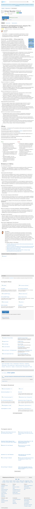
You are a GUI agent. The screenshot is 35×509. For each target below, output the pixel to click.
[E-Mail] (6, 19)
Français (14, 480)
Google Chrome (20, 341)
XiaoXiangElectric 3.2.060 (6, 408)
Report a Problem (9, 19)
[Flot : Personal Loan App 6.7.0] (7, 397)
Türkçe (14, 482)
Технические (8, 23)
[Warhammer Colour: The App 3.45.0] (25, 397)
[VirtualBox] (4, 285)
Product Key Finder (4, 489)
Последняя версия (5, 17)
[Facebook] (2, 19)
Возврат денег (15, 492)
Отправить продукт (27, 506)
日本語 (21, 480)
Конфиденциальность (17, 489)
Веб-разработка (26, 366)
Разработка (27, 363)
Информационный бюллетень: (8, 477)
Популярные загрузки (6, 335)
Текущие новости (4, 381)
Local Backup (3, 492)
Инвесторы (15, 503)
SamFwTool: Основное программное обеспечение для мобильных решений (20, 246)
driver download (4, 372)
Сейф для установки (14, 17)
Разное (30, 366)
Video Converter (4, 493)
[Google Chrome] (5, 341)
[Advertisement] (17, 267)
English (4, 480)
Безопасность (8, 366)
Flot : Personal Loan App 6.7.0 (7, 400)
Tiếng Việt (18, 482)
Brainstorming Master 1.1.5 (6, 392)
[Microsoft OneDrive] (6, 346)
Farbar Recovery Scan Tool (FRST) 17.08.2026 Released (24, 455)
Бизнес (11, 363)
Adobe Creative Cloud (22, 296)
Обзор (3, 23)
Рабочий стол (21, 363)
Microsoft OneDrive (21, 346)
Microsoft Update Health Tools (23, 353)
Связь (14, 488)
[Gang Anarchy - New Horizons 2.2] (25, 405)
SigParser (3, 494)
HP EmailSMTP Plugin (5, 296)
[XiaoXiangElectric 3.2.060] (6, 405)
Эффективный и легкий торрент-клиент (14, 248)
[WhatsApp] (5, 19)
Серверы (13, 366)
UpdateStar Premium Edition (23, 337)
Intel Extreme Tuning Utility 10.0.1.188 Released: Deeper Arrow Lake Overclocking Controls (25, 442)
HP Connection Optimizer (23, 288)
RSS (24, 489)
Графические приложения (20, 365)
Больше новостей (17, 471)
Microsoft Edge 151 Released (6, 466)
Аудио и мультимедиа (6, 363)
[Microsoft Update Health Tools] (8, 353)
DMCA (14, 485)
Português (4, 482)
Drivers (2, 488)
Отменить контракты (16, 490)
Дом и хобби (27, 365)
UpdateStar (21, 130)
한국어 (23, 480)
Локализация (26, 503)
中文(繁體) (26, 482)
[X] (3, 19)
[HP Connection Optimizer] (23, 285)
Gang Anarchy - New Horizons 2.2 (24, 408)
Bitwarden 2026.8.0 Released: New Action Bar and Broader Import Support (8, 442)
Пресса (14, 500)
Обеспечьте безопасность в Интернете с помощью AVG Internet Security (20, 247)
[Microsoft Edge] (5, 344)
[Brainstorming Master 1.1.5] (7, 388)
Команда (14, 502)
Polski (31, 480)
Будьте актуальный (5, 317)
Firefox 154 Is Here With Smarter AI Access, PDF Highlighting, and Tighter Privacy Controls (25, 467)
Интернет (3, 366)
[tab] (3, 23)
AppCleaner (3, 496)
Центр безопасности (16, 493)
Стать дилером (26, 501)
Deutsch (7, 480)
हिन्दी (32, 482)
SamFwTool (20, 305)
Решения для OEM (4, 500)
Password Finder (4, 490)
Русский (7, 482)
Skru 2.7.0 (20, 392)
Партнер (2, 499)
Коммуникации (16, 363)
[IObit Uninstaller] (5, 301)
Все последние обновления (17, 413)
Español (10, 480)
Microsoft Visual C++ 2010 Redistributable (25, 350)
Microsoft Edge (20, 344)
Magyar (29, 482)
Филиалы (3, 502)
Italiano (17, 480)
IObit (5, 12)
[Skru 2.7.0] (21, 388)
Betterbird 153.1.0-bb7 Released (7, 454)
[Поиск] (28, 2)
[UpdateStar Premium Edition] (7, 337)
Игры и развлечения (11, 365)
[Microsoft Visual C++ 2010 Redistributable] (9, 350)
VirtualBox (3, 288)
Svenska (11, 482)
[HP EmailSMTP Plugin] (6, 293)
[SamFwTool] (21, 301)
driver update (11, 372)
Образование (4, 365)
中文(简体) (22, 482)
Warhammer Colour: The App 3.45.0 (25, 400)
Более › (3, 358)
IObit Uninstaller (4, 305)
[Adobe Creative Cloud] (23, 293)
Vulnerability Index (27, 488)
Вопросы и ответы (16, 486)
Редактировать (14, 23)
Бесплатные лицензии (28, 504)
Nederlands (27, 480)
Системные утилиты (19, 366)
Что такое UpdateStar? (17, 499)
